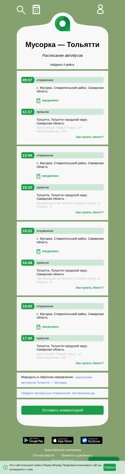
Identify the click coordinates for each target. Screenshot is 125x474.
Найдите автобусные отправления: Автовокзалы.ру (57, 393)
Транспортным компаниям (62, 450)
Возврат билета (63, 460)
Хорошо (109, 467)
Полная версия (43, 455)
